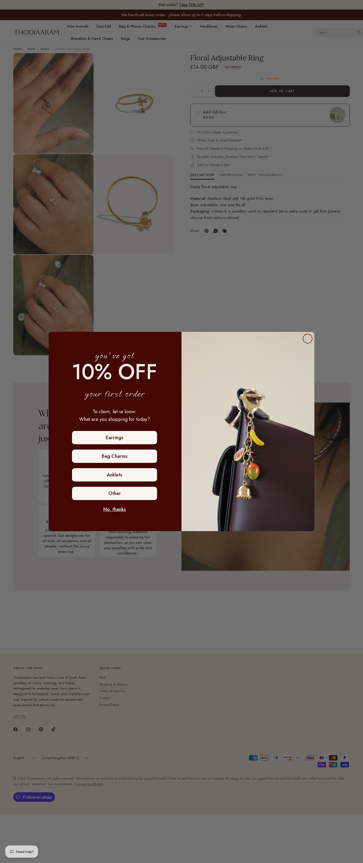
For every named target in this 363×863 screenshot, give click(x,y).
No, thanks (114, 509)
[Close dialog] (307, 338)
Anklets (114, 474)
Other (114, 493)
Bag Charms (115, 456)
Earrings (114, 437)
